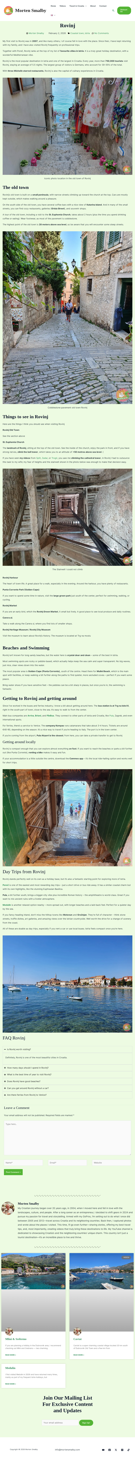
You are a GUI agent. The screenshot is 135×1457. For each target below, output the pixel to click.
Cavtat (77, 1339)
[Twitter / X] (116, 1450)
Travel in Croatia (76, 6)
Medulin (10, 1368)
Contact (103, 6)
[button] (85, 6)
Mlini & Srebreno (15, 1339)
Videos (63, 6)
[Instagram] (122, 1450)
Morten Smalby (30, 10)
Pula (111, 715)
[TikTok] (128, 1450)
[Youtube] (103, 1450)
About (93, 6)
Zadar (45, 458)
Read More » (10, 1355)
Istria (87, 33)
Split (38, 458)
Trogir (54, 458)
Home (53, 6)
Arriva (31, 715)
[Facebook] (109, 1450)
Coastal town (77, 33)
